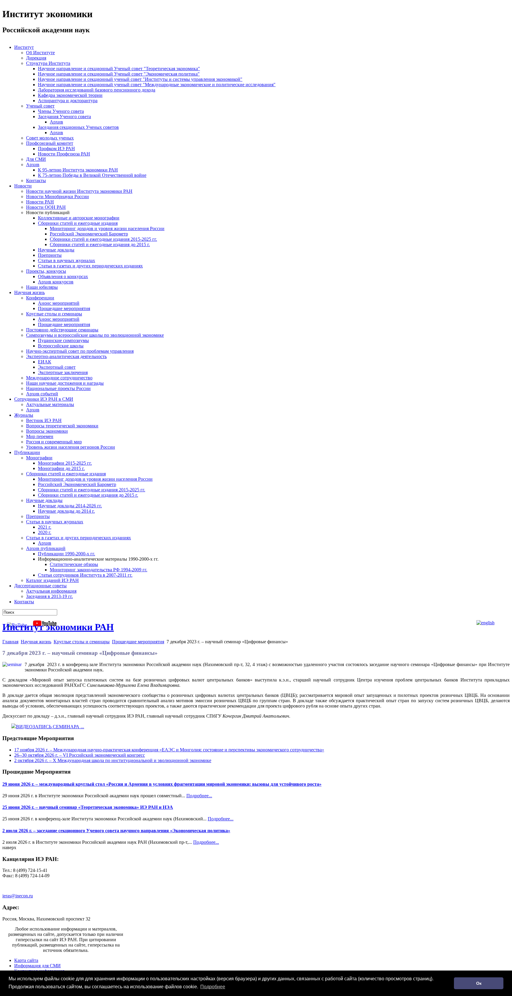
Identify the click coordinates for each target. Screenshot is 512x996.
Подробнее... (199, 795)
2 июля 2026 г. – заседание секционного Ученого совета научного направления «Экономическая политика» (116, 830)
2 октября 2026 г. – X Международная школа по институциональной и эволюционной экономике (112, 760)
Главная (10, 641)
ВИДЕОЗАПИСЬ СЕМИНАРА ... (50, 726)
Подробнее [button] (212, 986)
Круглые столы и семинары (82, 641)
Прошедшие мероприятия (138, 641)
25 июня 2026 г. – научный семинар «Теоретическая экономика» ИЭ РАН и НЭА (87, 807)
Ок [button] (478, 983)
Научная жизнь (36, 641)
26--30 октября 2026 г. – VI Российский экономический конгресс (79, 755)
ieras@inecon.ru (17, 895)
